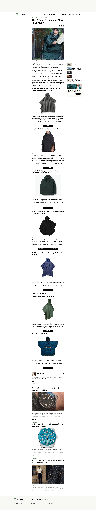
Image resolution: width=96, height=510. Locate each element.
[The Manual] (21, 14)
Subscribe (78, 93)
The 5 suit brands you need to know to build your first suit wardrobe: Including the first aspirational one (77, 69)
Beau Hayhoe (34, 25)
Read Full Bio (44, 378)
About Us (32, 501)
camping (50, 85)
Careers (24, 505)
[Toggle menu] (14, 14)
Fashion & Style (35, 386)
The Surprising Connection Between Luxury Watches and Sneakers (77, 80)
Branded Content (50, 503)
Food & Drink (53, 14)
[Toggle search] (81, 14)
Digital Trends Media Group (18, 505)
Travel (73, 14)
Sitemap (53, 505)
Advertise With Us (33, 503)
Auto (76, 14)
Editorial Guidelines (68, 501)
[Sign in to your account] (79, 14)
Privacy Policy (70, 95)
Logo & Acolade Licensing (18, 503)
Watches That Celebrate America (76, 77)
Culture (58, 14)
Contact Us (50, 501)
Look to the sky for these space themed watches (76, 65)
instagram (60, 373)
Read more (34, 419)
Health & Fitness (63, 14)
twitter (63, 373)
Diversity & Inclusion (34, 505)
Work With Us (28, 505)
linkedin (62, 373)
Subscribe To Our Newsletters (18, 501)
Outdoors (69, 14)
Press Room (49, 505)
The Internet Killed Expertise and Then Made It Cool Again (76, 73)
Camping (37, 383)
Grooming (48, 14)
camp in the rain (57, 75)
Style (44, 14)
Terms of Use (39, 505)
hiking (51, 121)
